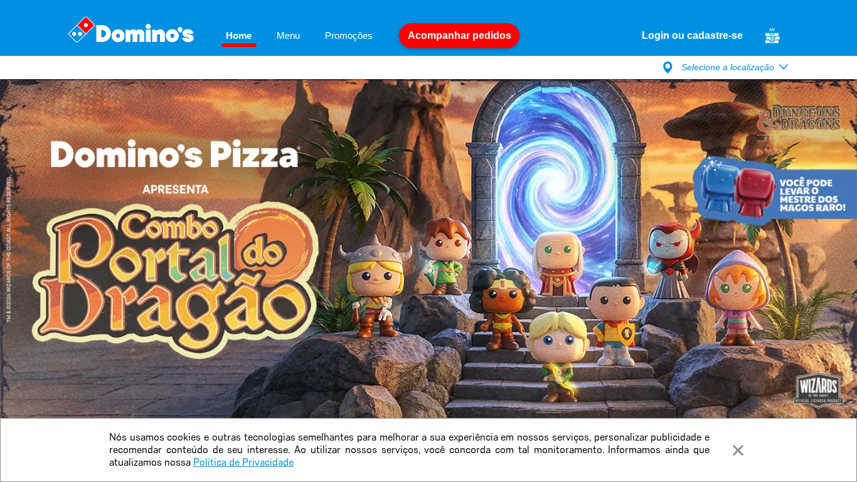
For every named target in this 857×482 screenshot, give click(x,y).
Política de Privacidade (243, 462)
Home (239, 35)
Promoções (349, 35)
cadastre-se (713, 35)
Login (657, 35)
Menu (288, 35)
